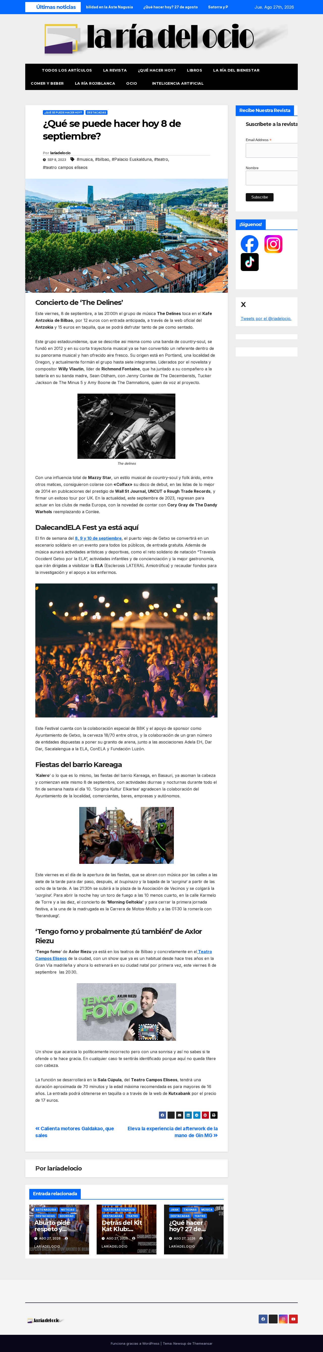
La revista (115, 70)
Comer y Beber (47, 83)
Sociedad (67, 1216)
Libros (194, 70)
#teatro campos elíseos (65, 167)
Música (206, 1209)
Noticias (67, 1209)
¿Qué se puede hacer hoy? (63, 112)
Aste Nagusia (46, 1209)
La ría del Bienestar (236, 70)
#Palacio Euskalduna (132, 159)
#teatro (161, 159)
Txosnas (190, 1209)
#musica (85, 159)
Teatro (132, 1216)
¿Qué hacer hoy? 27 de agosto (186, 1229)
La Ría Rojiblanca (95, 83)
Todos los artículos (67, 70)
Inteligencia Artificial (178, 83)
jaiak (175, 1209)
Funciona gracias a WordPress (135, 1343)
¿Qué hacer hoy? (157, 70)
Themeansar (202, 1343)
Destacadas (96, 112)
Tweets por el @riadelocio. (266, 318)
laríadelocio (60, 153)
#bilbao (102, 159)
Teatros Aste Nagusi (119, 1209)
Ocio (132, 83)
